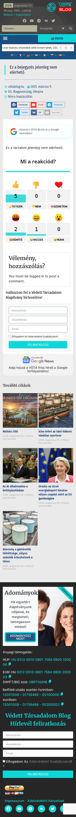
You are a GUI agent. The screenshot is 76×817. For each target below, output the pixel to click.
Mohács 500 (10, 431)
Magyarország (22, 92)
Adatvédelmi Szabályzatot (43, 336)
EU (10, 92)
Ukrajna (38, 92)
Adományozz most (20, 637)
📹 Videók (57, 38)
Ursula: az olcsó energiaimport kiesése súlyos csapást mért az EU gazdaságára (55, 492)
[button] (5, 38)
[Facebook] (24, 20)
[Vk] (46, 20)
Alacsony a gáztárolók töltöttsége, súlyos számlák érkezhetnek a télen (17, 555)
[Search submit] (70, 28)
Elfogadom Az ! (35, 336)
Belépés (8, 14)
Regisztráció (23, 14)
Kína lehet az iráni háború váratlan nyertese (55, 433)
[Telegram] (39, 20)
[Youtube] (31, 20)
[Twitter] (53, 20)
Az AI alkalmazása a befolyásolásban (15, 488)
